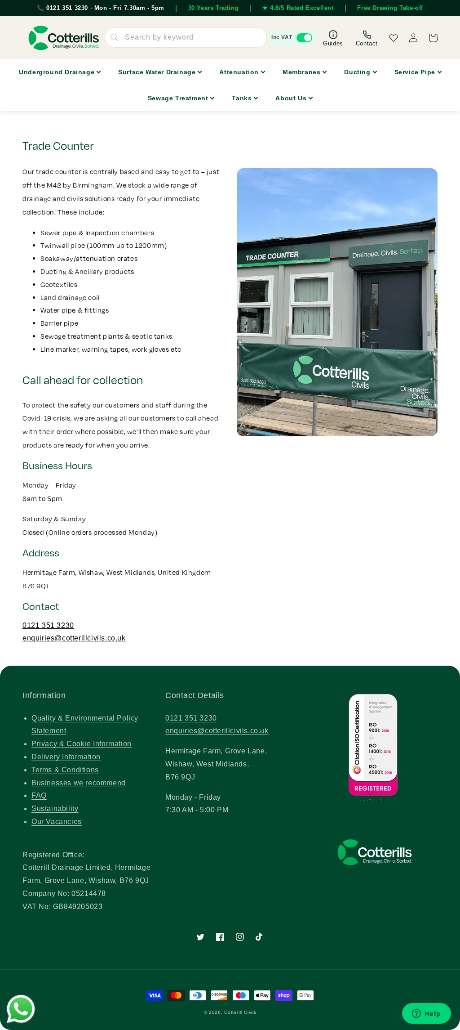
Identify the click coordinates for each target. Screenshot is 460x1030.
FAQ (39, 795)
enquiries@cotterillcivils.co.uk (74, 638)
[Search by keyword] (114, 37)
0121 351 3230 (48, 625)
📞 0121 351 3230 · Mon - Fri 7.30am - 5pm (100, 7)
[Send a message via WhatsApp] (20, 1009)
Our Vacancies (56, 821)
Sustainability (54, 808)
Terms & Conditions (65, 770)
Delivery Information (66, 757)
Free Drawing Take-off (390, 7)
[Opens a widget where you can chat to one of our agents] (426, 1014)
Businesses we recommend (78, 783)
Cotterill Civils (240, 1012)
